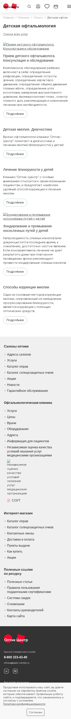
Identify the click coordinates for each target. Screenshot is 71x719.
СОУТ (16, 500)
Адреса (12, 435)
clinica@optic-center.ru (16, 662)
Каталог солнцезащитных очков (30, 372)
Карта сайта (16, 616)
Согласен (35, 712)
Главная (8, 17)
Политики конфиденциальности (24, 703)
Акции (11, 378)
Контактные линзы (20, 533)
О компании (15, 604)
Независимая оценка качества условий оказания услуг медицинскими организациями (29, 451)
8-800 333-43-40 (15, 657)
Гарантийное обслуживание (27, 390)
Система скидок (18, 598)
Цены (11, 417)
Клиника (23, 17)
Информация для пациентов (28, 441)
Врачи (11, 423)
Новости (13, 384)
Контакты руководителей (25, 610)
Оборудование (18, 429)
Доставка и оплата (20, 539)
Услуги (38, 17)
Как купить (14, 551)
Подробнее (15, 114)
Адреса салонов (19, 354)
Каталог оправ (17, 366)
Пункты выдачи (18, 545)
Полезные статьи (19, 581)
